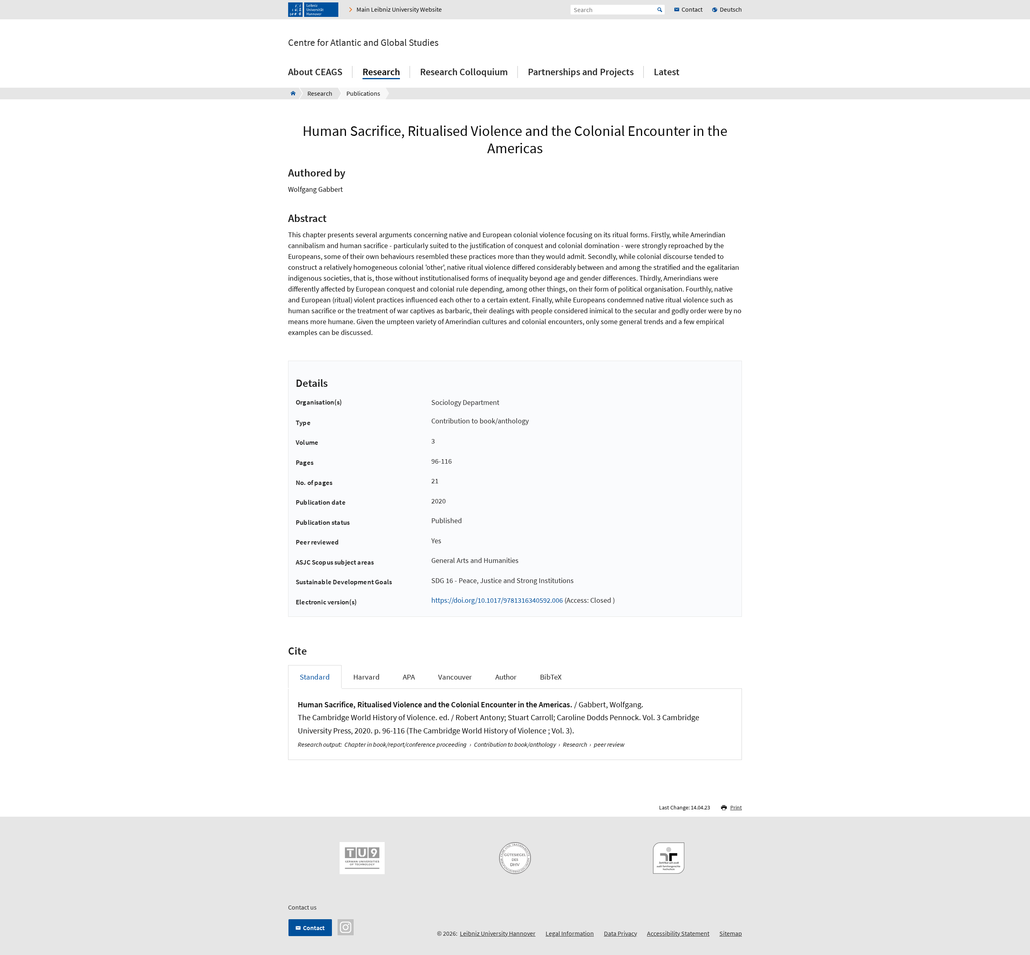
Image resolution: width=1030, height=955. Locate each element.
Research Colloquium (464, 72)
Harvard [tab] (366, 677)
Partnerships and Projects (581, 72)
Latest (667, 72)
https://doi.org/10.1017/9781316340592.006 (497, 600)
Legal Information (570, 933)
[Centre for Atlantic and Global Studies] (290, 93)
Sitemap (730, 933)
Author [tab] (506, 677)
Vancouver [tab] (455, 677)
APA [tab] (409, 677)
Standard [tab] (315, 677)
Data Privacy (620, 933)
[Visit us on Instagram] (345, 926)
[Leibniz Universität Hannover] (313, 9)
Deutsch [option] (731, 9)
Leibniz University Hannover (498, 933)
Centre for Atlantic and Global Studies (363, 42)
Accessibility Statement (678, 933)
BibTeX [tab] (551, 677)
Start (660, 9)
